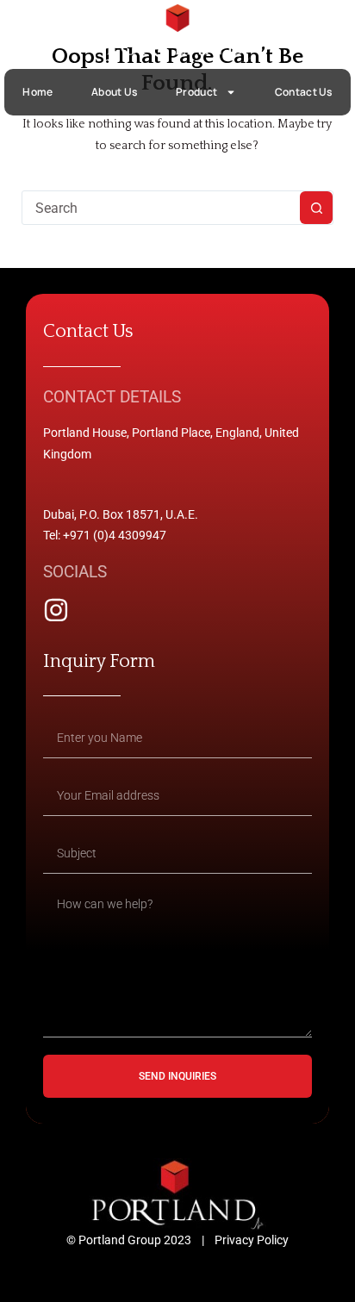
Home (37, 91)
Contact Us (304, 91)
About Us (114, 91)
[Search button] (316, 207)
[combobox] (161, 207)
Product (196, 91)
